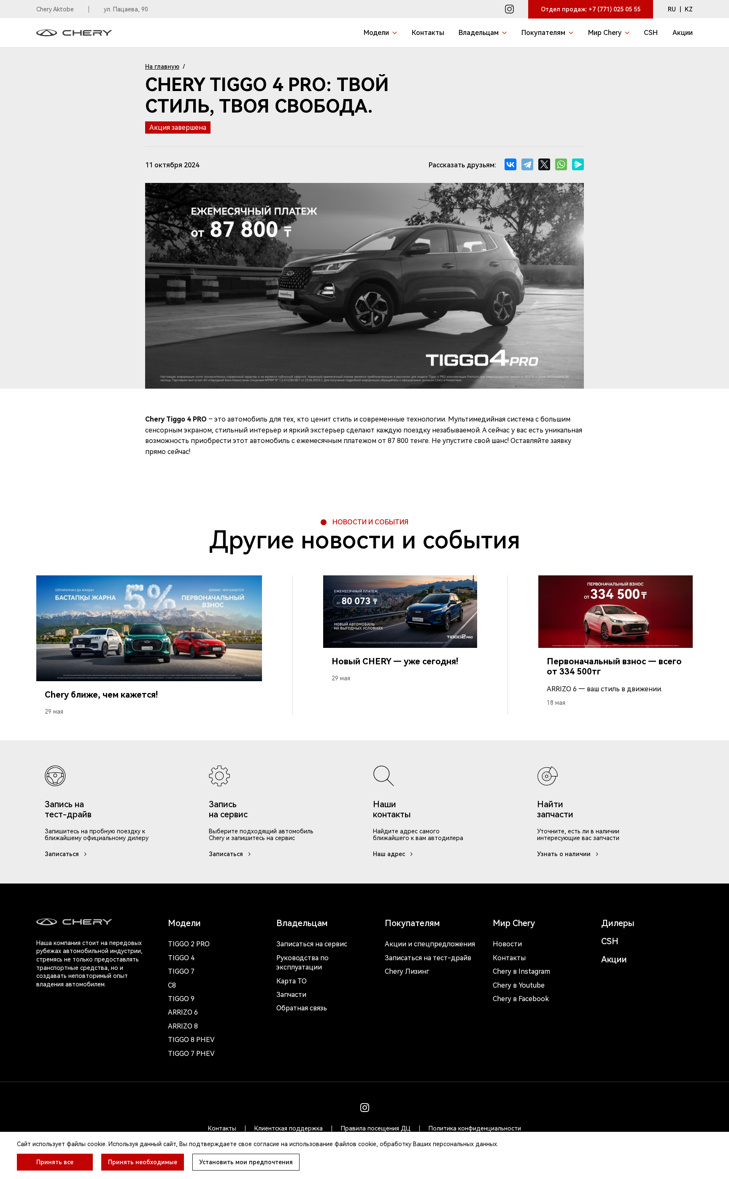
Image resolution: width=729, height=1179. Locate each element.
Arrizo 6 (183, 1012)
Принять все (54, 1162)
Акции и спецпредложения (430, 944)
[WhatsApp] (561, 164)
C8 (172, 985)
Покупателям (412, 923)
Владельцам (302, 923)
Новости (507, 944)
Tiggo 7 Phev (191, 1054)
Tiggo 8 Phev (191, 1040)
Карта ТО (291, 981)
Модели (184, 923)
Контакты (509, 958)
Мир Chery (514, 923)
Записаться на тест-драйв (428, 958)
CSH (609, 941)
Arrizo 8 (183, 1026)
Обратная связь (301, 1008)
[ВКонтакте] (510, 164)
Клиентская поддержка (288, 1128)
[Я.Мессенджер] (578, 164)
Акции (614, 959)
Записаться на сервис (311, 944)
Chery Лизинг (407, 971)
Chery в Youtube (519, 985)
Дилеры (617, 923)
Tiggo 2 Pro (189, 944)
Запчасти (291, 995)
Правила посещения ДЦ (375, 1128)
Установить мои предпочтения (246, 1162)
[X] (544, 164)
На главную (162, 66)
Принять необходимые (142, 1162)
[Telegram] (527, 164)
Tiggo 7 (181, 971)
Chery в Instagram (521, 971)
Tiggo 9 (181, 999)
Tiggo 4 (181, 958)
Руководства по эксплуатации (302, 962)
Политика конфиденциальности (475, 1128)
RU (672, 9)
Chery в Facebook (521, 999)
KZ (689, 9)
